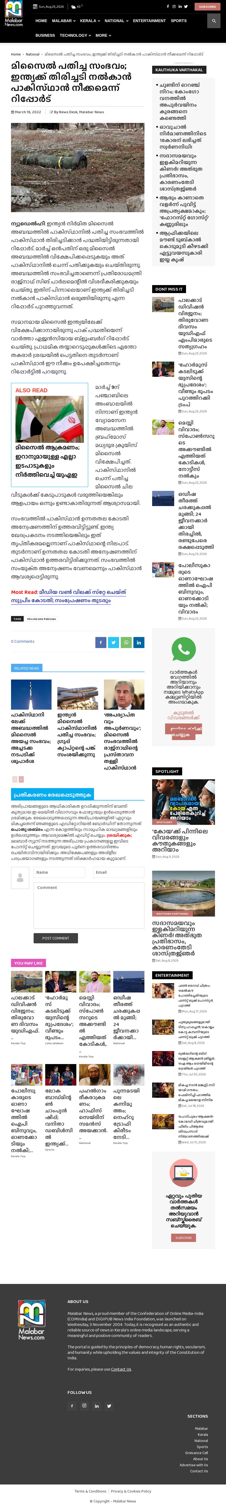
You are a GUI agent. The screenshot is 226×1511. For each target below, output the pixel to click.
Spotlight (165, 822)
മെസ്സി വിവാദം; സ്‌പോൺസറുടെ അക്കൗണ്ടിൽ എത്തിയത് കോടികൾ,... (93, 1024)
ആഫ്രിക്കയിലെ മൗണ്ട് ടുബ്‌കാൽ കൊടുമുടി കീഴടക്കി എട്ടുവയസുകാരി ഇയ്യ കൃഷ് (184, 246)
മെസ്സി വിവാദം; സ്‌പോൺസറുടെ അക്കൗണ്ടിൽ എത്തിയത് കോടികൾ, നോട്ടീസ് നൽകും (196, 449)
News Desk (68, 112)
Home (41, 21)
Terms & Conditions (90, 1491)
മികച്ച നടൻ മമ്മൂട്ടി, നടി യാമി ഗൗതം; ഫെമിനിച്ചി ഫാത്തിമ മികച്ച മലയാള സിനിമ (196, 1092)
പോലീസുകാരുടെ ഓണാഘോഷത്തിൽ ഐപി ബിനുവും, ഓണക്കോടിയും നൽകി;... (24, 1120)
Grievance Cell (196, 1452)
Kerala (88, 21)
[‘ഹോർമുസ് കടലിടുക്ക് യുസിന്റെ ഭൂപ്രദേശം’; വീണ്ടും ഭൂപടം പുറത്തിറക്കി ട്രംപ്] (61, 982)
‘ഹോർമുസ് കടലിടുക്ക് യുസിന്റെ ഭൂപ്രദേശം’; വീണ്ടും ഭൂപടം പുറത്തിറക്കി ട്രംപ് (195, 384)
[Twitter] (186, 6)
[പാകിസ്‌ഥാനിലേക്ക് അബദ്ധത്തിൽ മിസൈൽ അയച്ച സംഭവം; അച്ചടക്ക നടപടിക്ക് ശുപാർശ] (31, 695)
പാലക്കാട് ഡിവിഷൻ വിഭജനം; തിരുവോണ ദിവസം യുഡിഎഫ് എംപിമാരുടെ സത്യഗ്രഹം (195, 323)
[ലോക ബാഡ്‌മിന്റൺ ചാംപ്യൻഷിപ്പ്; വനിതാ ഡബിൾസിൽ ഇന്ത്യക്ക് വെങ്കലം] (61, 1075)
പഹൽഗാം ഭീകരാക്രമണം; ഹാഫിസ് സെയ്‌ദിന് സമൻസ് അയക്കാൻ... (93, 1114)
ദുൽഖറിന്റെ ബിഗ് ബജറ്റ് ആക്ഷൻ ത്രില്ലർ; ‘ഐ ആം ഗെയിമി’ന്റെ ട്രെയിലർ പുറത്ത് (196, 1061)
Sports (179, 21)
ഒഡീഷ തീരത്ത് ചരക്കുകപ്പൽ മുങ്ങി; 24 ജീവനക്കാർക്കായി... (126, 1017)
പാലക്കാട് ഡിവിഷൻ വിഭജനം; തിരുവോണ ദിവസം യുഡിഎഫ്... (25, 1017)
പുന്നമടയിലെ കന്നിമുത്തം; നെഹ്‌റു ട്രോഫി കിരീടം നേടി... (126, 1114)
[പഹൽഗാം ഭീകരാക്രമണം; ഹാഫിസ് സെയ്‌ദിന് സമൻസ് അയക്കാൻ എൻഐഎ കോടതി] (95, 1075)
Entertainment (149, 21)
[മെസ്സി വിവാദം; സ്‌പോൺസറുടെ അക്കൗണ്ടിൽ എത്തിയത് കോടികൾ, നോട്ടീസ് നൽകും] (95, 982)
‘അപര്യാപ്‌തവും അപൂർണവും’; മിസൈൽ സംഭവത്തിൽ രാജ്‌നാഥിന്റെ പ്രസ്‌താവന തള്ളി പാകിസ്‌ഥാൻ (122, 741)
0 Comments (22, 641)
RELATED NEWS (26, 668)
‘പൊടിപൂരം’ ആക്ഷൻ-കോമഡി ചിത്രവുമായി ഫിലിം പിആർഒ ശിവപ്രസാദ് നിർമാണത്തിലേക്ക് (196, 1126)
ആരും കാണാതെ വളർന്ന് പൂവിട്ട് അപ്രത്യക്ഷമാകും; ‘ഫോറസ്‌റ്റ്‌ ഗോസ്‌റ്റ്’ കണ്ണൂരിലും (184, 211)
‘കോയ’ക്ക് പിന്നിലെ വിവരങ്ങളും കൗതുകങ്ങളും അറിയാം (180, 840)
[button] (213, 21)
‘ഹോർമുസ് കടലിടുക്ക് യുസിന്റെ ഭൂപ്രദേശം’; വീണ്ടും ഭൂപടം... (59, 1017)
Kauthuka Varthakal (173, 913)
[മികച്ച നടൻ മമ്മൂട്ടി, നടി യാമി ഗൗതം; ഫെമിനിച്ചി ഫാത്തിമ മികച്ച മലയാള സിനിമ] (163, 1090)
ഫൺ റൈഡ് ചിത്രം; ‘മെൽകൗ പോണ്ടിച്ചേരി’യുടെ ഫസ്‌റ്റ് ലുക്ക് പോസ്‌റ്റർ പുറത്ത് (195, 995)
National (115, 21)
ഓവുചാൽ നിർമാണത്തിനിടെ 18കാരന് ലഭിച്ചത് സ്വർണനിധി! (183, 137)
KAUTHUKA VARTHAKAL (179, 69)
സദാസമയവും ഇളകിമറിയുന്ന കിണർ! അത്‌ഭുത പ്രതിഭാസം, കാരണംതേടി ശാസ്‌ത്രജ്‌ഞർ (181, 172)
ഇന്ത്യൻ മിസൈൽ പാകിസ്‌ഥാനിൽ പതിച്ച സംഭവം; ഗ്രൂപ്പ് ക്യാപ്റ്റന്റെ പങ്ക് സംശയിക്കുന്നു (77, 734)
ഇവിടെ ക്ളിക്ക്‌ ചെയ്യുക (186, 732)
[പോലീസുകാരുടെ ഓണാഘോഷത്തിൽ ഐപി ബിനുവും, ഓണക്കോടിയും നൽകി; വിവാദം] (26, 1075)
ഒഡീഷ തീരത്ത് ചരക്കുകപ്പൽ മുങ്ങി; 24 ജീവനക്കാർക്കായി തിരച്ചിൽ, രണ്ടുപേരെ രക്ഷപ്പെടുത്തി (196, 520)
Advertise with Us (194, 1465)
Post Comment (55, 938)
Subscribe (207, 6)
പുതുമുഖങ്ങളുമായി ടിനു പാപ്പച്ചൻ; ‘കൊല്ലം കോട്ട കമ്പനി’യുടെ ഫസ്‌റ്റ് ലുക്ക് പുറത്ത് (196, 1029)
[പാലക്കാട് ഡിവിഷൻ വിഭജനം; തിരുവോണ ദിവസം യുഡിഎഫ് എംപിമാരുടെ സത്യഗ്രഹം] (26, 982)
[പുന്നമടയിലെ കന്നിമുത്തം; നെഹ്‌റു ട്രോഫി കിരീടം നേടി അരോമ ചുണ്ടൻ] (129, 1075)
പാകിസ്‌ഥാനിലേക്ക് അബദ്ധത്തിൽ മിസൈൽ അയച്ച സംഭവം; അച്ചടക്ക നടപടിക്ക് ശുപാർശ (31, 738)
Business (45, 35)
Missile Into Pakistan (41, 619)
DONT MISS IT (169, 289)
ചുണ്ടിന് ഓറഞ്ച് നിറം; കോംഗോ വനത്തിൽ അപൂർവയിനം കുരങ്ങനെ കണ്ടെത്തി (180, 101)
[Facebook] (168, 6)
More (101, 35)
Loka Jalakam (54, 1043)
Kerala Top (18, 1043)
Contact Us (121, 1369)
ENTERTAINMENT (172, 975)
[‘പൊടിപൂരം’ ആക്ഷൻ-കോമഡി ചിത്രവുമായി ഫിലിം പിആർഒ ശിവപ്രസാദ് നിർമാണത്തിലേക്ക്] (163, 1121)
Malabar (62, 21)
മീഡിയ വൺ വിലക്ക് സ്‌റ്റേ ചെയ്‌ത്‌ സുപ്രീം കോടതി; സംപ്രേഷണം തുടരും (68, 596)
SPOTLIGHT (167, 771)
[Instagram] (174, 6)
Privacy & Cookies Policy (131, 1491)
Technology (73, 35)
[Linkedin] (180, 6)
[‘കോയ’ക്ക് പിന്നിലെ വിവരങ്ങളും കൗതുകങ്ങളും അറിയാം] (183, 802)
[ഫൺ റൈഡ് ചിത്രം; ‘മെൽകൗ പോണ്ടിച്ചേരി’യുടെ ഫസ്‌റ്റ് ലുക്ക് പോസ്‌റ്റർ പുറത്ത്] (163, 990)
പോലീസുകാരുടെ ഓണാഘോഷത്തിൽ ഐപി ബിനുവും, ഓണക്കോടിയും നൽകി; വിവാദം (195, 588)
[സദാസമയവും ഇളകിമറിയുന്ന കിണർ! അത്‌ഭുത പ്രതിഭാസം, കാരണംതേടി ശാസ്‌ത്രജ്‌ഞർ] (183, 893)
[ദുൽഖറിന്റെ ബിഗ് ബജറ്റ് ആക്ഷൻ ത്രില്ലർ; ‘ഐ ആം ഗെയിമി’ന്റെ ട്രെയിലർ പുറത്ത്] (163, 1058)
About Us (200, 1459)
